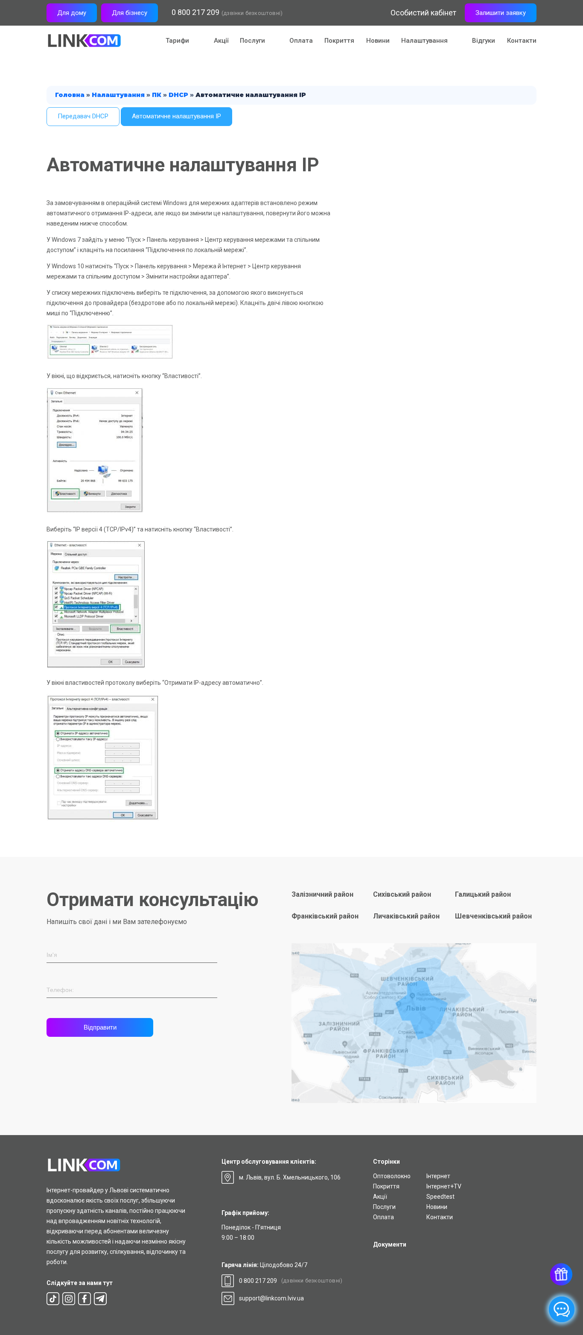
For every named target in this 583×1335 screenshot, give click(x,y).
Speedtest (440, 1196)
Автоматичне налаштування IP (176, 116)
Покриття (339, 40)
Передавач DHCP (83, 116)
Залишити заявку (500, 13)
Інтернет (438, 1176)
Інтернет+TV (443, 1186)
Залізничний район (322, 894)
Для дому (71, 13)
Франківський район (325, 916)
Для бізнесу (129, 13)
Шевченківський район (493, 916)
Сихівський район (402, 894)
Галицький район (483, 894)
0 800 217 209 (195, 12)
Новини (378, 40)
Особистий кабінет (423, 12)
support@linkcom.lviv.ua (271, 1298)
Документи (389, 1244)
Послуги (384, 1206)
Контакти (521, 40)
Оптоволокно (392, 1176)
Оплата (301, 40)
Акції (221, 40)
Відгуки (483, 40)
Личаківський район (406, 916)
